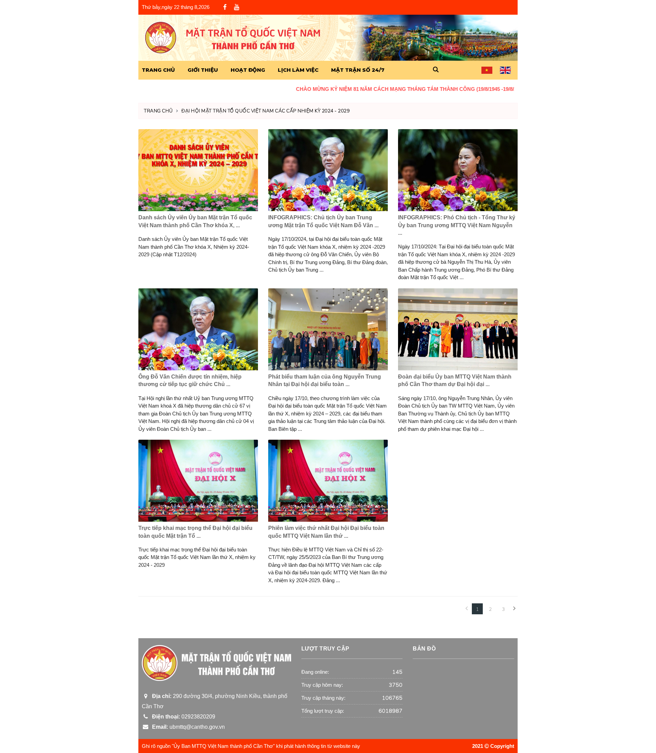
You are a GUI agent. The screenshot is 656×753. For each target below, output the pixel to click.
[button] (436, 70)
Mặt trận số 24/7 (357, 70)
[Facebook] (225, 7)
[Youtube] (236, 7)
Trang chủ (158, 111)
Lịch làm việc (298, 70)
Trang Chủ (158, 70)
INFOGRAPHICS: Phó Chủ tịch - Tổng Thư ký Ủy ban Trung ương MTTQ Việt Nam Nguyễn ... (456, 225)
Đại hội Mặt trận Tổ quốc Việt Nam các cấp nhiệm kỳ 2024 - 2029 (265, 111)
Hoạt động (248, 70)
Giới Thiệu (203, 70)
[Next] (514, 608)
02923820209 (182, 717)
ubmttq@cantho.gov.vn (187, 727)
